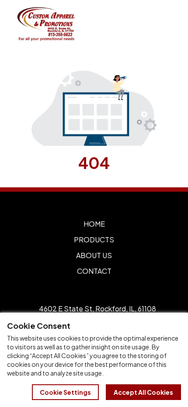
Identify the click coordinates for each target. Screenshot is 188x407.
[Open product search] (143, 24)
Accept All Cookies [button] (143, 392)
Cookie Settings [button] (65, 392)
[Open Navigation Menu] (161, 24)
